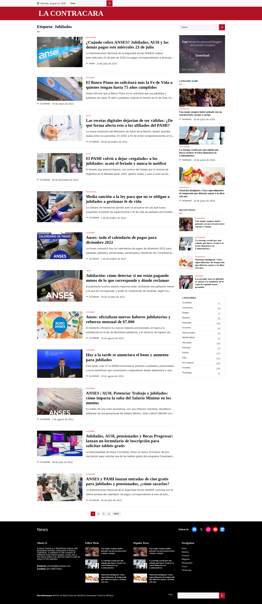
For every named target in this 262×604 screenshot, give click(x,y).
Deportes (186, 317)
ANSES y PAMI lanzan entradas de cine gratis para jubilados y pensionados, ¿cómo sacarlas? (127, 481)
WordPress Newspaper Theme (90, 595)
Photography (187, 563)
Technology (187, 570)
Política (185, 352)
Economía (90, 78)
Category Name (188, 81)
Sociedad (199, 276)
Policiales (186, 347)
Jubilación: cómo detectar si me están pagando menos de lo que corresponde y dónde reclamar (127, 278)
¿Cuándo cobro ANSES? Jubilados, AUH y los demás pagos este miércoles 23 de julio (127, 44)
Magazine (186, 559)
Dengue (185, 312)
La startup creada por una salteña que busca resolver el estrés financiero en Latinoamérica (199, 153)
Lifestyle (185, 555)
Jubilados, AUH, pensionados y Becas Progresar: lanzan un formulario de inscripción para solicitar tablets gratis (129, 441)
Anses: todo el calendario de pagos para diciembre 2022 (121, 240)
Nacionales (91, 192)
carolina (92, 63)
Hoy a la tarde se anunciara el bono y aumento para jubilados (127, 357)
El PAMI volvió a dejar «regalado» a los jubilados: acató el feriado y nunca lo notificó (126, 161)
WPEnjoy (109, 595)
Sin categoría (187, 362)
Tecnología (187, 372)
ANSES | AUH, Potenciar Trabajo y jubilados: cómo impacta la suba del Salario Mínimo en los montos (128, 398)
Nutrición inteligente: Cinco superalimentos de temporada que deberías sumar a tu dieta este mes (201, 193)
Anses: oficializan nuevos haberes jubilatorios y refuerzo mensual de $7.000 (128, 319)
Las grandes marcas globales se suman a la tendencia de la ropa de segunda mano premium (209, 283)
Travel (184, 566)
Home (184, 548)
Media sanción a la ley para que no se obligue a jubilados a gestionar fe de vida (128, 199)
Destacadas (91, 37)
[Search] (222, 27)
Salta (88, 116)
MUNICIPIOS (188, 337)
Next (116, 514)
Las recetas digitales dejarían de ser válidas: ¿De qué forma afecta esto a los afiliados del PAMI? (129, 123)
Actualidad (184, 147)
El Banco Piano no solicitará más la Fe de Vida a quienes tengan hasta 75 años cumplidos (129, 85)
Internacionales (188, 332)
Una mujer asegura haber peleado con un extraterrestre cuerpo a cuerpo (200, 113)
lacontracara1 (187, 119)
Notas (73, 3)
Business (185, 552)
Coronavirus (187, 307)
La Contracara (71, 13)
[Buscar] (109, 3)
